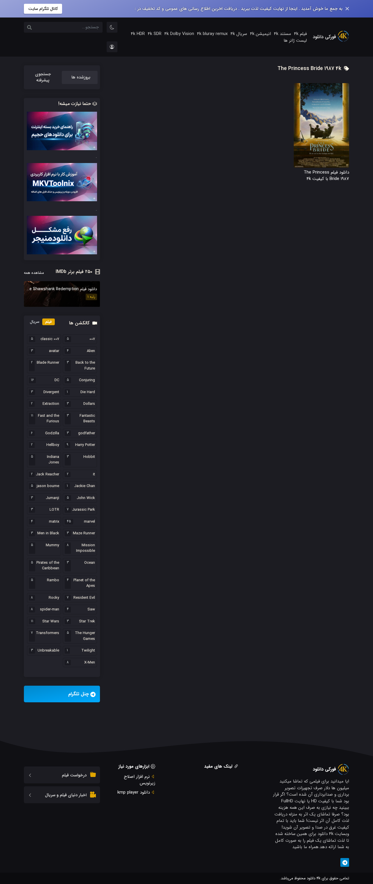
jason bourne (48, 486)
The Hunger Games (85, 636)
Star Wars (50, 621)
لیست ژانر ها (295, 40)
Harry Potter (85, 445)
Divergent (51, 392)
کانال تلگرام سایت (43, 9)
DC (56, 380)
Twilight (88, 651)
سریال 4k (239, 33)
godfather (86, 433)
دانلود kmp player (133, 792)
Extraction (51, 404)
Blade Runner (48, 363)
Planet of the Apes (84, 583)
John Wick (86, 498)
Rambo (53, 580)
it (94, 474)
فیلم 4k (300, 33)
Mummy (52, 545)
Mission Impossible (85, 548)
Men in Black (48, 533)
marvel (89, 522)
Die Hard (87, 392)
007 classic (50, 339)
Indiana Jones (53, 459)
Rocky (54, 598)
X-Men (89, 663)
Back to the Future (85, 365)
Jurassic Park (83, 510)
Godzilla (52, 433)
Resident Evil (84, 598)
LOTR (54, 510)
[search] (29, 28)
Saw (91, 609)
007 (92, 339)
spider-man (49, 609)
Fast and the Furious (48, 418)
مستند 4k (282, 33)
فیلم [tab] (48, 322)
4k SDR (154, 33)
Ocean (89, 563)
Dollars (89, 404)
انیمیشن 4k (260, 33)
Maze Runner (84, 533)
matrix (54, 522)
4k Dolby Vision (179, 33)
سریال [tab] (34, 322)
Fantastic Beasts (87, 418)
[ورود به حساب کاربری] (112, 46)
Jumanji (52, 498)
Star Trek (87, 621)
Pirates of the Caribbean (47, 565)
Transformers (47, 633)
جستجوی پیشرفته (43, 77)
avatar (54, 351)
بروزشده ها (80, 77)
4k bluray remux (212, 33)
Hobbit (89, 457)
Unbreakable (48, 651)
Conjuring (87, 380)
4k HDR (138, 33)
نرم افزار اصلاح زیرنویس (139, 780)
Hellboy (52, 445)
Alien (91, 351)
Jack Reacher (47, 474)
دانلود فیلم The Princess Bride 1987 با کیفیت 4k (326, 175)
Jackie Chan (84, 486)
